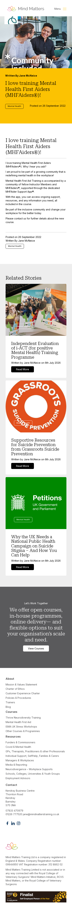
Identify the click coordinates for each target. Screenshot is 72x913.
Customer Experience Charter (23, 693)
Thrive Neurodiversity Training (23, 717)
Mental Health (14, 106)
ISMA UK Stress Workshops (21, 726)
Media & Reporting (16, 764)
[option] (36, 69)
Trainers (10, 702)
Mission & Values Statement (21, 684)
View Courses (36, 648)
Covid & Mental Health (18, 746)
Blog (8, 706)
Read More (22, 369)
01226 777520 (14, 814)
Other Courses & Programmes (23, 731)
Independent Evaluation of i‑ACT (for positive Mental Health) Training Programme (35, 350)
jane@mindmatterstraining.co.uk (41, 814)
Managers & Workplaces (20, 760)
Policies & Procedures (18, 697)
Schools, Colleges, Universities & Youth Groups (33, 773)
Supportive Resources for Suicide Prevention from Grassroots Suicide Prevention (35, 447)
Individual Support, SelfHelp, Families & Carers (32, 755)
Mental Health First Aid (18, 722)
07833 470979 (14, 810)
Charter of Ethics (15, 688)
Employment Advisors (18, 778)
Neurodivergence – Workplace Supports (29, 769)
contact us (20, 218)
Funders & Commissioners (20, 742)
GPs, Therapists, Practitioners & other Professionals (35, 751)
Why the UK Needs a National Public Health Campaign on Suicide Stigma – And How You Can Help (34, 546)
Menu (58, 8)
